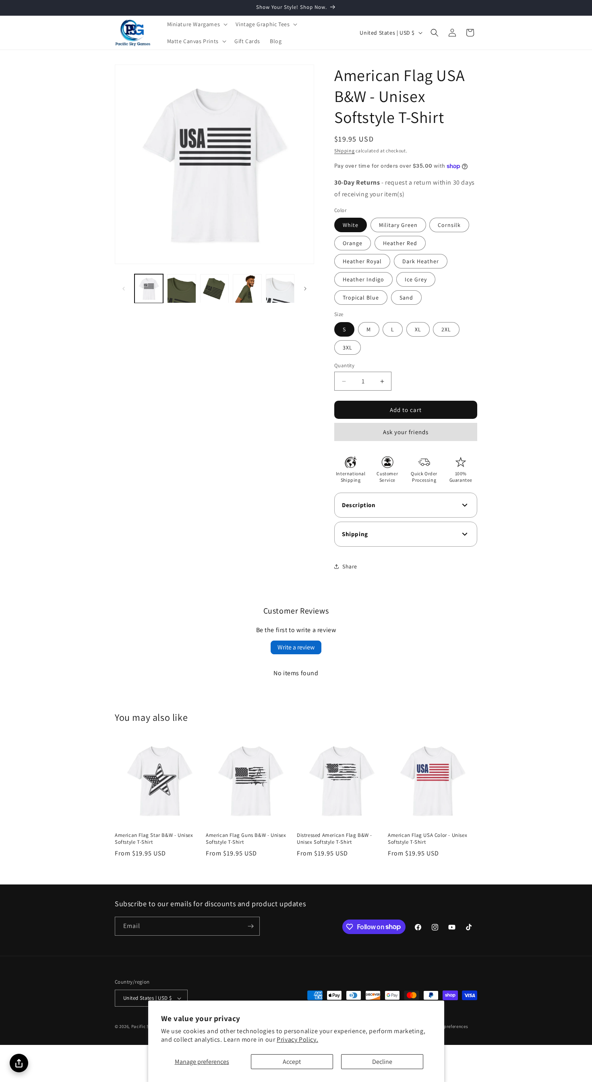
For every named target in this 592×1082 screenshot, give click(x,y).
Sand (406, 297)
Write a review (296, 647)
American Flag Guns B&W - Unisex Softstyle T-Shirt (246, 838)
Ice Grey (416, 279)
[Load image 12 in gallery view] (181, 288)
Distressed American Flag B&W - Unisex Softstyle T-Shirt (334, 838)
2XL (446, 329)
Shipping (344, 151)
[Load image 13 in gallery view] (214, 288)
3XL (347, 347)
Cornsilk (449, 225)
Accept (292, 1061)
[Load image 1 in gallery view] (149, 288)
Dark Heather (420, 261)
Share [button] (349, 566)
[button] (196, 24)
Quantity (344, 365)
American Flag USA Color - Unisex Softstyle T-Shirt (427, 838)
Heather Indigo (363, 279)
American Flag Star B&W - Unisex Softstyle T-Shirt (154, 838)
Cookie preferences (448, 1026)
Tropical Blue (361, 297)
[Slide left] (123, 289)
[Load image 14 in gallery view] (247, 288)
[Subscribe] (250, 926)
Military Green (398, 225)
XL (418, 329)
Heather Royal (362, 261)
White (350, 225)
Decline (382, 1061)
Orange (352, 243)
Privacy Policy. (297, 1039)
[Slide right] (305, 289)
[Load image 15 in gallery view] (280, 288)
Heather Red (400, 243)
